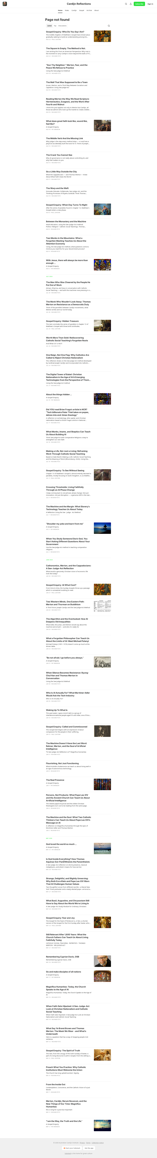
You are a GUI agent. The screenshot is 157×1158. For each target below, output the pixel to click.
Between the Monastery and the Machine (66, 221)
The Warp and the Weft (57, 188)
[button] (60, 10)
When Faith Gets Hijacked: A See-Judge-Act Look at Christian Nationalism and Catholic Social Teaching (67, 1009)
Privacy (82, 1143)
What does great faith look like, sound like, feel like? (66, 122)
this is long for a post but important (59, 1110)
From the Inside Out (55, 1084)
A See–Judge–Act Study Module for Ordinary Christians (66, 906)
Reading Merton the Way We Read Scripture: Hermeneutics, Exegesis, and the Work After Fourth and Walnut (67, 102)
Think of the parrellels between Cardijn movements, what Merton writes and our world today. (67, 308)
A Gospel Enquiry (52, 127)
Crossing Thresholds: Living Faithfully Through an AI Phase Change (65, 488)
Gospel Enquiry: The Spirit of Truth (63, 1050)
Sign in (150, 4)
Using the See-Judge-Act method (58, 383)
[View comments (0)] (62, 42)
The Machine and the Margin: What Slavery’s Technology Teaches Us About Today (68, 508)
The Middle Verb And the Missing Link (64, 138)
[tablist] (57, 26)
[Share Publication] (131, 4)
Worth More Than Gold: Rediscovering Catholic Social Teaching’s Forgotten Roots (67, 339)
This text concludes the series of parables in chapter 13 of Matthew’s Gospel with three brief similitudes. (67, 325)
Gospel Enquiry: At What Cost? (61, 585)
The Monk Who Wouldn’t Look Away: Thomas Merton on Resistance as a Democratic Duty (68, 303)
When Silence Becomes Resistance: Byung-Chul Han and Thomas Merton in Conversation (67, 676)
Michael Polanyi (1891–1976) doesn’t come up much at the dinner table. (68, 645)
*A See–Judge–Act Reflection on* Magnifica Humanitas (66, 752)
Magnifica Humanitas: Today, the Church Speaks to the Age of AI (66, 988)
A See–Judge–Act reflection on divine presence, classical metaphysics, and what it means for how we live (66, 866)
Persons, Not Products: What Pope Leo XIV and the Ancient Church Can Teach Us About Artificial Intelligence (68, 798)
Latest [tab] (49, 26)
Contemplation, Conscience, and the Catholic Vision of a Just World (68, 1088)
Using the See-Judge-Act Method (58, 71)
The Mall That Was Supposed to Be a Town (67, 82)
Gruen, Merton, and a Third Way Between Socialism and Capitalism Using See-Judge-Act (66, 86)
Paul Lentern (56, 39)
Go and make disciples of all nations (63, 972)
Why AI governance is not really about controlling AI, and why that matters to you (67, 159)
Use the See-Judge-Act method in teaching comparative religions (66, 548)
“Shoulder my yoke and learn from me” (65, 524)
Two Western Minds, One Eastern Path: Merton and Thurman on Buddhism (65, 603)
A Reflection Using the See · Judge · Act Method (63, 512)
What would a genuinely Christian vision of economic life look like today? (67, 572)
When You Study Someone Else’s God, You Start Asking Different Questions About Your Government (68, 541)
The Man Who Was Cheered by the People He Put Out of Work (68, 283)
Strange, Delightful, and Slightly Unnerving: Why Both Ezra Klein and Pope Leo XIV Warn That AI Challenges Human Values (67, 881)
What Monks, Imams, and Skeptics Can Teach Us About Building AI (68, 433)
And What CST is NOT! (54, 343)
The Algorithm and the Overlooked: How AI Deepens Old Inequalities (67, 620)
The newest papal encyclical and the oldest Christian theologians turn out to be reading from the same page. (66, 804)
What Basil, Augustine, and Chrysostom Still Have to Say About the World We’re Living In (67, 902)
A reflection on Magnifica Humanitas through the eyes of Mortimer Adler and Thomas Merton (67, 827)
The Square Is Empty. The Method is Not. (66, 48)
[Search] (126, 4)
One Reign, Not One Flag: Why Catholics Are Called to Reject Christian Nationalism (67, 356)
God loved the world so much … (61, 844)
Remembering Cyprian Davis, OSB (62, 957)
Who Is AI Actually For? (54, 699)
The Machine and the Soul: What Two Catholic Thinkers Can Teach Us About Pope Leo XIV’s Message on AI (68, 820)
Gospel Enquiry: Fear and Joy (60, 918)
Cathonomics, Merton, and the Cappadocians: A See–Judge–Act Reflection (68, 567)
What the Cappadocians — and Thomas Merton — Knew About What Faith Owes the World (66, 176)
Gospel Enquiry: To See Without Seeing (65, 470)
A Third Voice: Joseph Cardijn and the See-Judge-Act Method (68, 607)
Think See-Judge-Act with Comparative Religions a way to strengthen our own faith (67, 438)
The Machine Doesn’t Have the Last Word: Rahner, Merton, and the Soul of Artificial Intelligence (66, 746)
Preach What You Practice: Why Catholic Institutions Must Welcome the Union (66, 1068)
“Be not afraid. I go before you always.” (65, 658)
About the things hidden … (59, 394)
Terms (88, 1143)
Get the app (89, 1148)
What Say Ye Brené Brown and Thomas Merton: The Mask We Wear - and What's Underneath (66, 1031)
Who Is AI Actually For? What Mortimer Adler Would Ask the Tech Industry (68, 694)
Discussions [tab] (62, 26)
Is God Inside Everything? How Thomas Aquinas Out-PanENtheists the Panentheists (68, 860)
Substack (68, 1153)
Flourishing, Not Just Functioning (62, 763)
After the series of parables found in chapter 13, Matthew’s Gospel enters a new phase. (67, 209)
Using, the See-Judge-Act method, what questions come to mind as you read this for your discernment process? (67, 248)
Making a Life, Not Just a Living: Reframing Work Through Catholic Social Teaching (66, 452)
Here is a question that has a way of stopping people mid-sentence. (67, 1038)
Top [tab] (55, 26)
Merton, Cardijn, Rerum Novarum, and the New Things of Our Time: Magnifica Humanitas (66, 1104)
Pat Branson (56, 129)
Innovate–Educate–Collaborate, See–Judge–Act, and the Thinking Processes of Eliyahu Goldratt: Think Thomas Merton (66, 192)
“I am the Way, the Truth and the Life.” (64, 1121)
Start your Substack (73, 1148)
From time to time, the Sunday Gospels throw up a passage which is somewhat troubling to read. (68, 589)
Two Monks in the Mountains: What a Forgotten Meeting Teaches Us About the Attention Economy (66, 241)
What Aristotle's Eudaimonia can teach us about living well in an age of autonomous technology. (68, 767)
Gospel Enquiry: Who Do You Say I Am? (65, 32)
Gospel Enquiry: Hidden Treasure (62, 321)
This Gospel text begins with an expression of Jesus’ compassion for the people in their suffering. (65, 731)
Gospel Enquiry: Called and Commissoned (66, 726)
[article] (78, 37)
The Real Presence (55, 780)
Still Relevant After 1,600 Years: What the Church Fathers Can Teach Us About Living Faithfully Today (67, 937)
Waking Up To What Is (56, 710)
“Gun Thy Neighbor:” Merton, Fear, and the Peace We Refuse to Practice (66, 66)
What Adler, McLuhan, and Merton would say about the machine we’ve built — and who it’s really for (66, 626)
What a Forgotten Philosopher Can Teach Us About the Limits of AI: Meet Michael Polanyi (67, 639)
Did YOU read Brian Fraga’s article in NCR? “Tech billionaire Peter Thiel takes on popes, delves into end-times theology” (67, 412)
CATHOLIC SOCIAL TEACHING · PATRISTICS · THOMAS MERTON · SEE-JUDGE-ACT (65, 944)
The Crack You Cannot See (59, 155)
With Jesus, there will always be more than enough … (67, 261)
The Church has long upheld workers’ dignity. (62, 1073)
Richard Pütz (56, 56)
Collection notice (98, 1143)
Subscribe (139, 4)
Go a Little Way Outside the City (61, 171)
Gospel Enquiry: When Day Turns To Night (66, 205)
